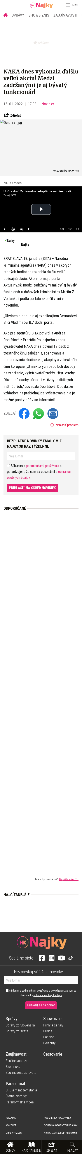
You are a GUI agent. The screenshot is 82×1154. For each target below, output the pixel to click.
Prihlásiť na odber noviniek (32, 488)
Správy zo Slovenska (20, 1025)
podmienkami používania (42, 466)
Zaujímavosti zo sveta (21, 1072)
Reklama (11, 1117)
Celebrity (49, 1043)
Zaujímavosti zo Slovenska (17, 1064)
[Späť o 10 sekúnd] (13, 229)
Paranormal (15, 1083)
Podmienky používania (57, 1117)
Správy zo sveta (17, 1031)
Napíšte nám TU (69, 879)
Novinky (48, 104)
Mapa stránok (14, 1133)
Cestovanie (52, 1054)
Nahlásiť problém (67, 425)
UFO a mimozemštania (21, 1090)
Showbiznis (38, 15)
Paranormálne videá (20, 1102)
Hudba (47, 1031)
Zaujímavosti (65, 15)
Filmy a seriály (53, 1025)
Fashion (48, 1037)
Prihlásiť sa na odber (41, 1005)
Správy (18, 15)
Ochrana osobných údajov (60, 1125)
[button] (67, 5)
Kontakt (11, 1125)
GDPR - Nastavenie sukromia (60, 1133)
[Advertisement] (41, 690)
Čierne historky (16, 1096)
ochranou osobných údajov (47, 995)
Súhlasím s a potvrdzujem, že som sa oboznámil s (42, 993)
